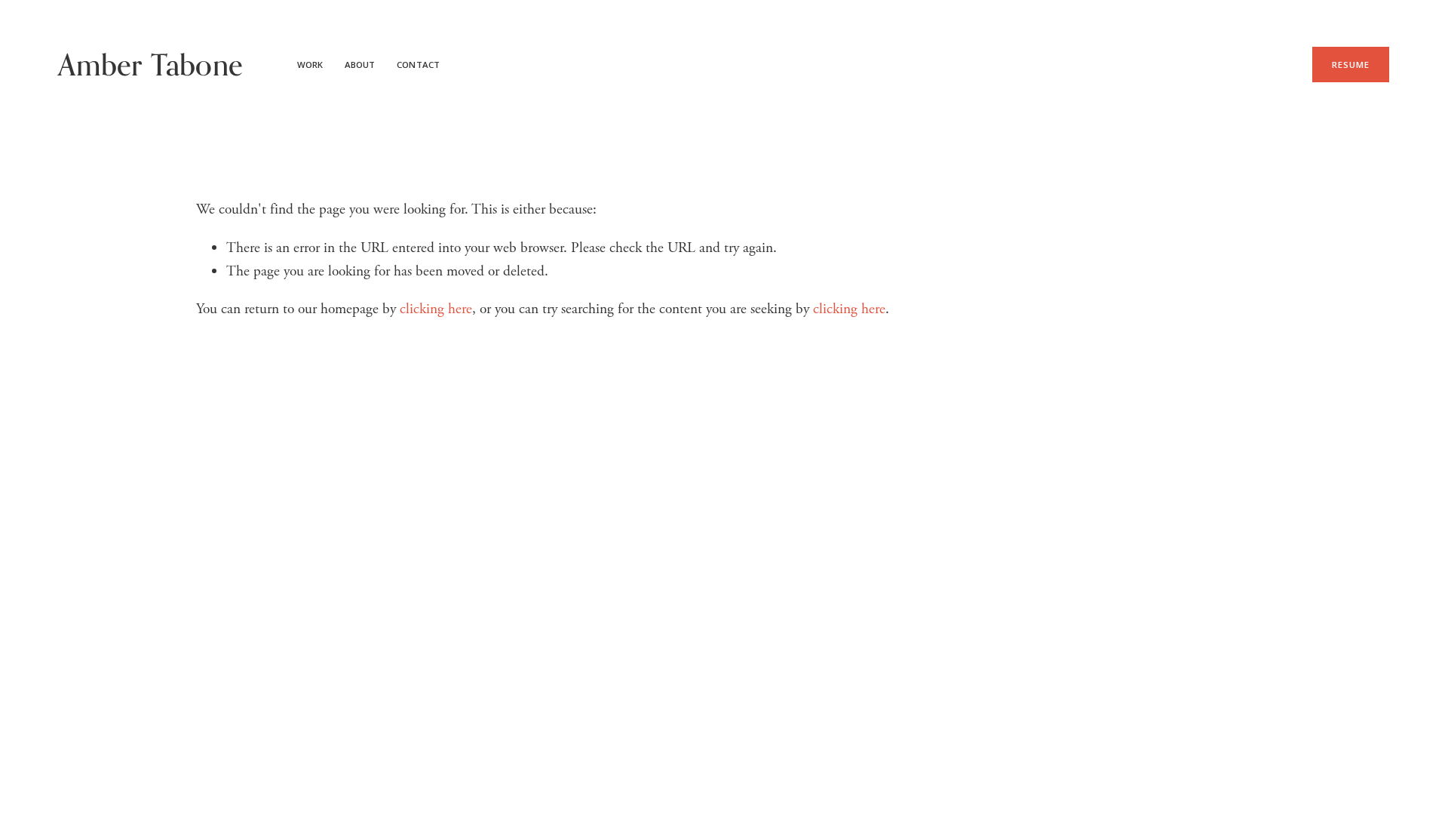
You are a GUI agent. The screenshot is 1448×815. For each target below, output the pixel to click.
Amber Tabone (151, 64)
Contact (418, 64)
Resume (1351, 64)
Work (310, 64)
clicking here (436, 309)
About (360, 64)
